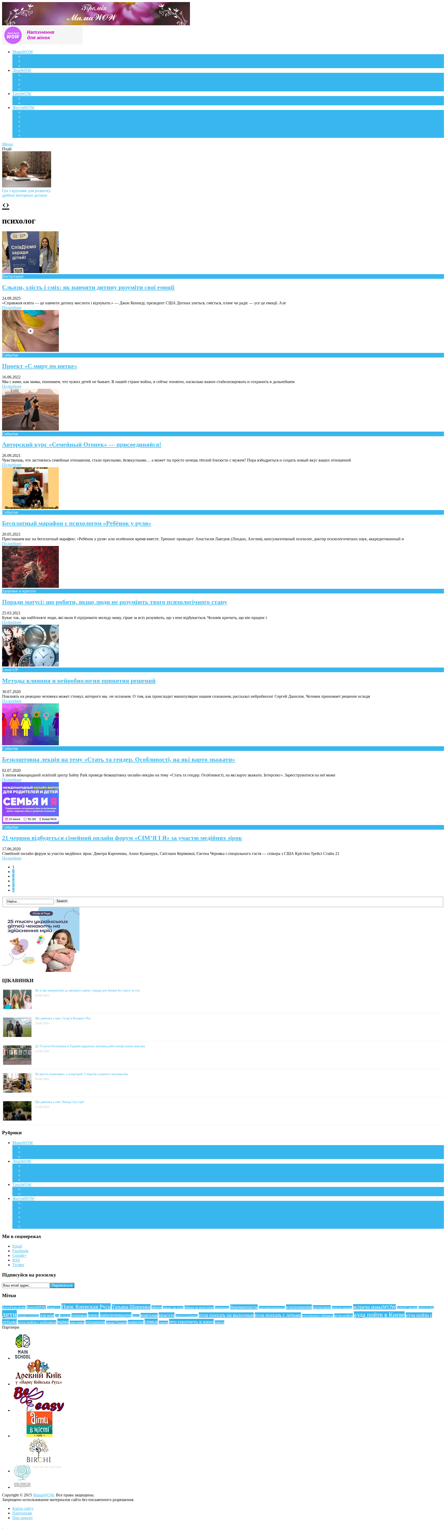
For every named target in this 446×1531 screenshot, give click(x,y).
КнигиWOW (36, 1307)
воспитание (322, 1307)
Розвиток (31, 84)
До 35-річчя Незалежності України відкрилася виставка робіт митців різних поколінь (90, 1046)
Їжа (26, 131)
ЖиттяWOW (23, 107)
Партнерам (22, 1513)
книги (136, 1315)
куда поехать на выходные (226, 1315)
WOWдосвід (34, 61)
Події (27, 112)
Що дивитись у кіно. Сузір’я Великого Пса (63, 1018)
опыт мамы (77, 1322)
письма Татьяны (116, 1322)
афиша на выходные (199, 1307)
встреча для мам (342, 1307)
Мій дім (29, 135)
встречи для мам (407, 1307)
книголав (149, 1315)
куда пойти (343, 1315)
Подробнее (11, 307)
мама (63, 1322)
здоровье (79, 1315)
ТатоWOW (21, 93)
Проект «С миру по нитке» (39, 366)
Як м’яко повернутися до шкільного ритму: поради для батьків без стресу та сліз (87, 990)
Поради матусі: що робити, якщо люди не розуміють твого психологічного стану (114, 602)
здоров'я (65, 1315)
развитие (136, 1322)
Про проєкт (22, 1518)
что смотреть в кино (191, 1321)
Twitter (18, 1265)
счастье (163, 1322)
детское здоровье (28, 1315)
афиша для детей (173, 1307)
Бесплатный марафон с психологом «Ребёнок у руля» (76, 523)
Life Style (31, 117)
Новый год (53, 1307)
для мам (47, 1315)
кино (93, 1315)
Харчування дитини (40, 89)
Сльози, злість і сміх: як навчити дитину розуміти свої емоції (88, 287)
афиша (157, 1307)
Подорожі (31, 121)
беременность (244, 1307)
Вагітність (32, 56)
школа (219, 1322)
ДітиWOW (21, 70)
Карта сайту (23, 1508)
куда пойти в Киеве (379, 1314)
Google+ (19, 1255)
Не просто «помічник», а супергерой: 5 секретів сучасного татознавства (81, 1074)
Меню (7, 144)
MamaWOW (43, 1495)
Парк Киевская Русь (86, 1306)
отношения (95, 1322)
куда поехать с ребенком (317, 1316)
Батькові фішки (36, 98)
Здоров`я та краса (38, 66)
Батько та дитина (38, 103)
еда (57, 1315)
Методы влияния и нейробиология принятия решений (79, 680)
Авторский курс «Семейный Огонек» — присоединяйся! (81, 444)
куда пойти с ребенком (37, 1322)
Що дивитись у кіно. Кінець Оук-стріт (59, 1102)
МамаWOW (22, 52)
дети (9, 1314)
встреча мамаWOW (374, 1307)
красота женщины (187, 1315)
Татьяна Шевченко (131, 1307)
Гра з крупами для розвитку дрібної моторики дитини (26, 192)
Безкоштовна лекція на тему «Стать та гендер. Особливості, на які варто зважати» (118, 759)
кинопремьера (115, 1315)
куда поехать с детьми (278, 1315)
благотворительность (272, 1307)
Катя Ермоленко (14, 1307)
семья (151, 1322)
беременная (222, 1307)
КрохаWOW (33, 75)
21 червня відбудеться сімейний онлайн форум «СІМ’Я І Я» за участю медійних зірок (122, 838)
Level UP (30, 126)
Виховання (32, 79)
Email (17, 1246)
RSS (16, 1260)
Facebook (20, 1251)
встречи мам (426, 1307)
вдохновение (299, 1307)
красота (166, 1315)
